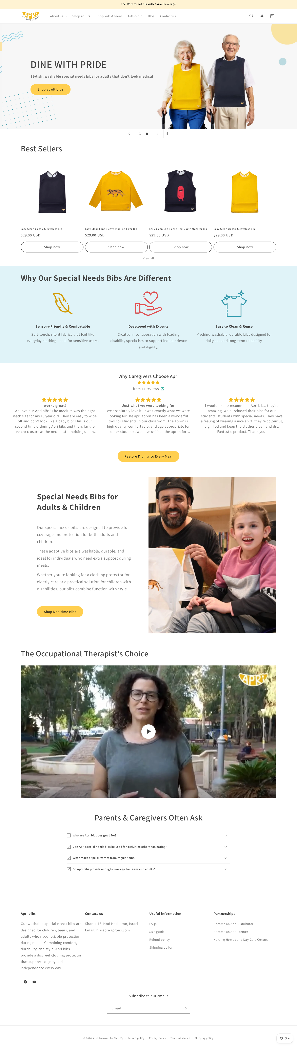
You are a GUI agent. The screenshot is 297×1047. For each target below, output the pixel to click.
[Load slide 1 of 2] (139, 133)
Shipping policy (160, 947)
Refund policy (159, 939)
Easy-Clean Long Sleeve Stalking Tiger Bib (111, 229)
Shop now (52, 247)
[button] (58, 16)
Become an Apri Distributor (233, 924)
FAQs (153, 924)
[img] (148, 382)
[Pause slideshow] (167, 133)
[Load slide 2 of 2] (147, 133)
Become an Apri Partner (231, 932)
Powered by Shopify (111, 1038)
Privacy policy (157, 1038)
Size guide (157, 932)
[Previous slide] (129, 133)
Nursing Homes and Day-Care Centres (241, 939)
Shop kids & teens (42, 102)
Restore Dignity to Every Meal (148, 456)
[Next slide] (157, 133)
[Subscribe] (185, 1008)
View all (148, 258)
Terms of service (180, 1038)
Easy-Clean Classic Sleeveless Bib (41, 229)
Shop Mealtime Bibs (60, 611)
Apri (95, 1038)
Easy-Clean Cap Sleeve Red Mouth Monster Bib (178, 229)
